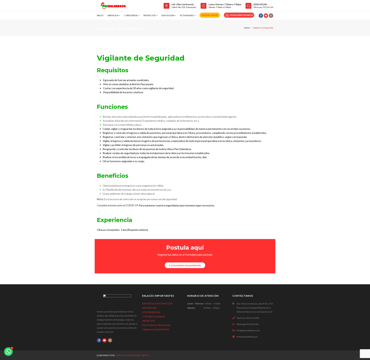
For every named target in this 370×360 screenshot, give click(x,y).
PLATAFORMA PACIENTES (241, 15)
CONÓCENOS (131, 15)
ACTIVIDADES (187, 15)
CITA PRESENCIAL (151, 312)
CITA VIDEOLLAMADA (153, 316)
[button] (8, 351)
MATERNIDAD (149, 308)
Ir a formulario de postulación (185, 265)
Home (247, 27)
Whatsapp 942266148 (263, 7)
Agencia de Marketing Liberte (132, 355)
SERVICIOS (113, 15)
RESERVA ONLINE (210, 15)
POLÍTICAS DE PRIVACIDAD (156, 325)
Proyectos (150, 15)
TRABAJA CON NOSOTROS (155, 329)
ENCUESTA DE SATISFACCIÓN (157, 303)
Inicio (100, 15)
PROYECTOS (148, 321)
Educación (168, 15)
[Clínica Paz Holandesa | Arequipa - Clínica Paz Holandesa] (113, 5)
